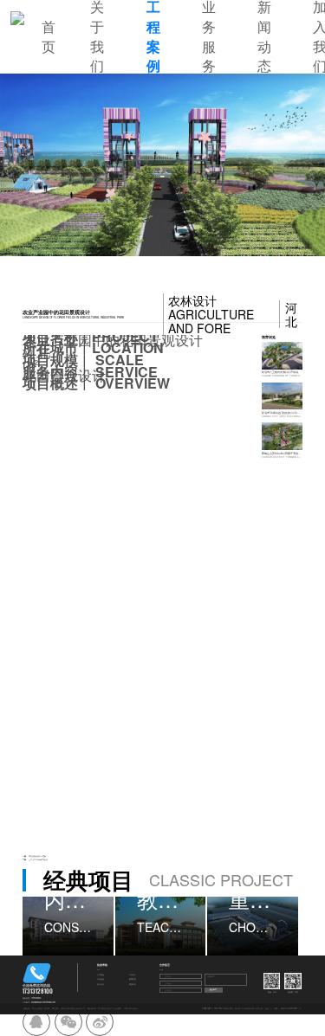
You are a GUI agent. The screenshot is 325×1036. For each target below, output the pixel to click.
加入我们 (100, 984)
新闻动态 (132, 979)
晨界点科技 (92, 1008)
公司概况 (100, 975)
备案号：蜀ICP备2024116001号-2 (287, 1008)
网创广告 (268, 1008)
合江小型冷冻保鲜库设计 (38, 859)
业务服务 (100, 979)
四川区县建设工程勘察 (40, 1008)
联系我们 (132, 984)
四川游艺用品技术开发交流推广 (110, 1008)
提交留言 (213, 989)
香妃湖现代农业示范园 (37, 856)
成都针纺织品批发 (131, 1008)
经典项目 (132, 975)
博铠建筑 (55, 1008)
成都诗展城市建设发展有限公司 (73, 1008)
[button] (52, 165)
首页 (48, 36)
